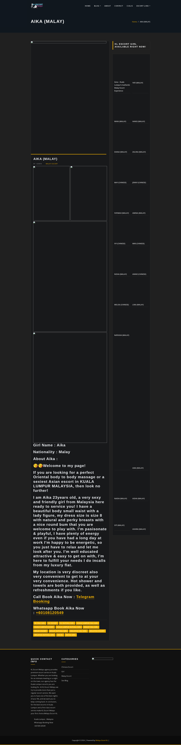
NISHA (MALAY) (120, 672)
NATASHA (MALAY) (121, 733)
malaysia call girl (78, 631)
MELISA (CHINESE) (121, 703)
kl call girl (40, 623)
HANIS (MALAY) (138, 387)
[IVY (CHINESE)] (122, 628)
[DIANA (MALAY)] (122, 404)
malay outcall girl (58, 631)
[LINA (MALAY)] (140, 690)
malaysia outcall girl (44, 635)
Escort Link (142, 6)
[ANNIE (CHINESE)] (140, 659)
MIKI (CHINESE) (138, 642)
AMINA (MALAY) (138, 611)
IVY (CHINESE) (119, 642)
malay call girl (91, 627)
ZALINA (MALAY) (139, 550)
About (107, 6)
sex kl (60, 635)
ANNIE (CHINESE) (139, 672)
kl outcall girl (67, 623)
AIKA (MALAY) (145, 22)
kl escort (52, 623)
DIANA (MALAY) (120, 417)
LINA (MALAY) (138, 703)
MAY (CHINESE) (120, 581)
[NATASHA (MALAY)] (122, 720)
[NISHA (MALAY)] (122, 659)
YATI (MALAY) (137, 215)
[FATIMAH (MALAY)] (122, 598)
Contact (118, 6)
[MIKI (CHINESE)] (140, 628)
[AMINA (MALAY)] (140, 598)
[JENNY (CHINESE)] (140, 567)
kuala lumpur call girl (87, 623)
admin (37, 164)
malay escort (41, 631)
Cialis (130, 6)
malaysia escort (97, 631)
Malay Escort (52, 164)
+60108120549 (50, 613)
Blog (97, 6)
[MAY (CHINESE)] (122, 567)
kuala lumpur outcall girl (69, 627)
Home (87, 6)
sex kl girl (70, 635)
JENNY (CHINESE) (139, 581)
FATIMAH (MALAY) (121, 611)
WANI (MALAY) (120, 387)
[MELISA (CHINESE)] (122, 690)
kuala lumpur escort (44, 627)
